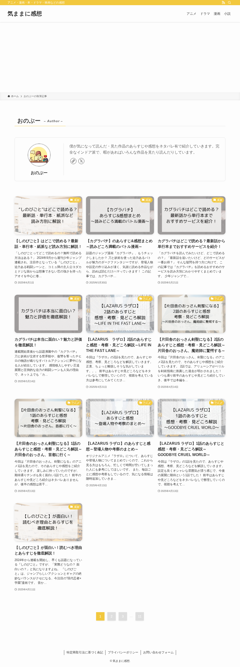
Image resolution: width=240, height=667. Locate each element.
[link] (73, 161)
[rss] (223, 2)
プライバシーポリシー (123, 652)
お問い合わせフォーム (158, 652)
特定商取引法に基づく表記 (85, 652)
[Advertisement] (120, 57)
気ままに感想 (25, 13)
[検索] (229, 2)
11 (140, 616)
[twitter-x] (81, 161)
